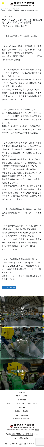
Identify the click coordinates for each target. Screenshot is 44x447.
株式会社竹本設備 (21, 444)
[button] (22, 438)
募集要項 (25, 411)
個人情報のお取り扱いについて (22, 418)
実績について (21, 403)
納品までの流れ (32, 403)
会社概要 (25, 396)
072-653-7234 (14, 434)
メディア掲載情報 (9, 287)
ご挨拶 (18, 396)
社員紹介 (17, 411)
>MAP (37, 429)
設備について (11, 403)
